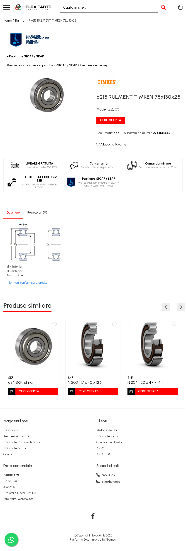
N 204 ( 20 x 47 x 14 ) (145, 382)
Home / (9, 20)
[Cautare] (163, 7)
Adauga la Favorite (113, 144)
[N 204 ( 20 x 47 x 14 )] (152, 346)
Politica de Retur (107, 436)
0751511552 (108, 475)
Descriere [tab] (13, 212)
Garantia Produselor (109, 442)
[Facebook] (93, 516)
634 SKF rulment (22, 382)
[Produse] (7, 8)
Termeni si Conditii (16, 436)
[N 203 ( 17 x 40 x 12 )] (93, 346)
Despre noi (10, 430)
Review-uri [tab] (37, 212)
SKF (10, 377)
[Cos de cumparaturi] (180, 7)
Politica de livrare (15, 448)
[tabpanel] (46, 95)
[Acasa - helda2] (33, 7)
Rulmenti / (23, 20)
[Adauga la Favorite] (54, 324)
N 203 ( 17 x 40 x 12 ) (84, 382)
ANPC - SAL (104, 454)
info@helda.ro (110, 481)
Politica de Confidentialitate (22, 442)
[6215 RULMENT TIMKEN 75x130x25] (46, 95)
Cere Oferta (110, 120)
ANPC (100, 448)
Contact (8, 454)
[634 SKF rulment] (33, 346)
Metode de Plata (107, 430)
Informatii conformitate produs (27, 282)
